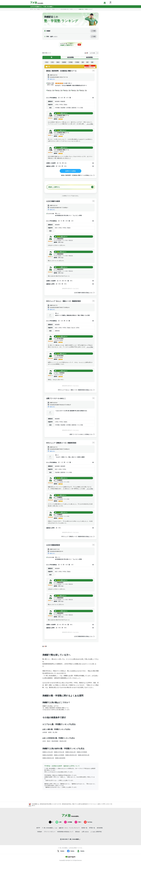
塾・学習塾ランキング (39, 9)
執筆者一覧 (84, 828)
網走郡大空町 (63, 741)
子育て (79, 822)
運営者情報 (100, 828)
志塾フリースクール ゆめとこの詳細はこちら (81, 434)
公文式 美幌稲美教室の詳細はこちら (83, 636)
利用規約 (39, 831)
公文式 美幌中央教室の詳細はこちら (83, 292)
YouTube (89, 822)
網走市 (48, 741)
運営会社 (77, 831)
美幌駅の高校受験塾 (47, 755)
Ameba (62, 851)
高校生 (58, 62)
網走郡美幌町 (55, 741)
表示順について (47, 53)
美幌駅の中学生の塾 (59, 752)
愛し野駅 (55, 732)
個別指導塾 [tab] (70, 57)
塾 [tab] (51, 57)
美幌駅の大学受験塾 (59, 755)
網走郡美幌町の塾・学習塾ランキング (69, 9)
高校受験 (64, 62)
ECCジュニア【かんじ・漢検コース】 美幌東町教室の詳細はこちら (75, 390)
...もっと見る (89, 124)
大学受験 (70, 62)
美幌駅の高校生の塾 (70, 752)
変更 (94, 31)
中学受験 (77, 62)
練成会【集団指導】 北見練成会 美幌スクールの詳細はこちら (77, 175)
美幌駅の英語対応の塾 (71, 755)
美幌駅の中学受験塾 (82, 752)
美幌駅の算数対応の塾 (48, 758)
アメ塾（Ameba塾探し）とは (49, 828)
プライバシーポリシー (49, 831)
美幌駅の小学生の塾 (47, 752)
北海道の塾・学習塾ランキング (52, 9)
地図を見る (52, 79)
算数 (92, 62)
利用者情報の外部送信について (65, 831)
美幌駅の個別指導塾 (60, 758)
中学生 (46, 62)
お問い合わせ (85, 831)
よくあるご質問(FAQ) (96, 831)
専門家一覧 (92, 828)
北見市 (44, 741)
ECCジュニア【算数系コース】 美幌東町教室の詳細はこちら (77, 536)
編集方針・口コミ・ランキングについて (69, 828)
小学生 (52, 62)
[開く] (93, 97)
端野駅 (50, 732)
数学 (87, 62)
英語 (83, 62)
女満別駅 (44, 732)
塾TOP (31, 9)
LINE (60, 822)
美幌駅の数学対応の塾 (83, 755)
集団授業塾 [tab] (89, 57)
